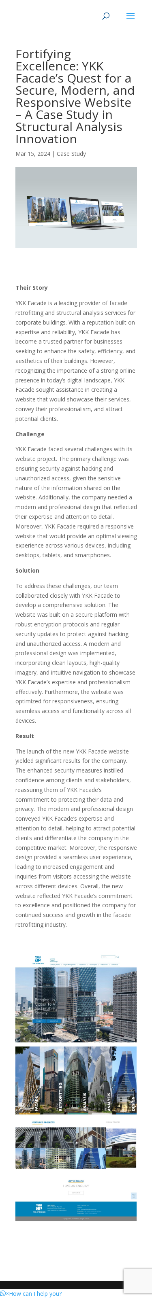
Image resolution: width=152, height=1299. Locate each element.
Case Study (71, 153)
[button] (31, 1293)
